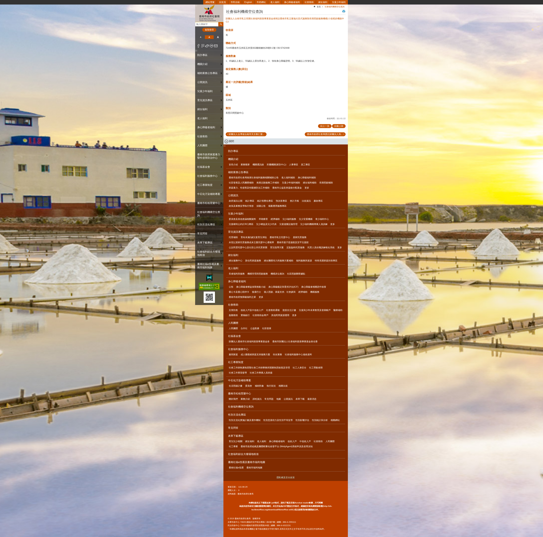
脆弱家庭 (233, 354)
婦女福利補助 (309, 182)
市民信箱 (235, 2)
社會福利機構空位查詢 (208, 214)
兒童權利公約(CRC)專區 (241, 224)
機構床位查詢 (277, 274)
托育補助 (233, 237)
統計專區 (249, 201)
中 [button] (209, 37)
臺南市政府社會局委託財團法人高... (325, 134)
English (248, 2)
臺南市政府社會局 (209, 13)
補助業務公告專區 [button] (207, 73)
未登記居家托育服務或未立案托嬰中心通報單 (251, 242)
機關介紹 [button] (202, 64)
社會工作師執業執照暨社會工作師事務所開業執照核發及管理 (259, 367)
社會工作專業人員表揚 (261, 373)
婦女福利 (322, 2)
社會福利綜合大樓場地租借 (208, 253)
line (211, 45)
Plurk (203, 45)
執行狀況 (271, 386)
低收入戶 (292, 441)
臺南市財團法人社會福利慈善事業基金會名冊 (295, 341)
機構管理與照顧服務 (257, 274)
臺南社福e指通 (236, 467)
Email (216, 45)
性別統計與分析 (320, 420)
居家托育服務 (299, 237)
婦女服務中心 (235, 260)
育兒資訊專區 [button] (205, 100)
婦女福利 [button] (202, 109)
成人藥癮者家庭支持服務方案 (255, 354)
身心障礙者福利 (292, 2)
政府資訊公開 (235, 201)
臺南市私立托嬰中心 (280, 237)
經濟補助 (275, 219)
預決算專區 (281, 201)
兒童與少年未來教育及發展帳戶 (315, 310)
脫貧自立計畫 (289, 310)
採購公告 (261, 206)
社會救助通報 (273, 310)
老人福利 (274, 2)
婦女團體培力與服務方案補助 (278, 260)
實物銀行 (245, 315)
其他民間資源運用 (280, 315)
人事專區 (293, 164)
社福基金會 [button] (203, 166)
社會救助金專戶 (260, 315)
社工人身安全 (299, 367)
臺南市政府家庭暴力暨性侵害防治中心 (208, 156)
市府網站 (261, 2)
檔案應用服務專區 (277, 206)
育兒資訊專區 (235, 231)
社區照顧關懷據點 (296, 274)
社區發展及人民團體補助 (241, 182)
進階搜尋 (209, 30)
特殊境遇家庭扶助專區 (326, 260)
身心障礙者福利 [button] (206, 127)
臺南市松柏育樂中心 (239, 393)
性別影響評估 (302, 420)
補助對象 (259, 386)
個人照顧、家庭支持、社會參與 (280, 292)
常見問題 (268, 399)
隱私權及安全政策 (286, 477)
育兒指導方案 (277, 247)
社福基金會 (234, 336)
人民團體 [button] (202, 145)
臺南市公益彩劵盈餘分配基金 (287, 188)
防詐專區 (202, 55)
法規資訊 (306, 201)
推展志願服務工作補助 (268, 182)
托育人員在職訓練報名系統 (321, 247)
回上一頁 (324, 126)
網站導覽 (210, 2)
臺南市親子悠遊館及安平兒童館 (293, 242)
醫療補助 (337, 310)
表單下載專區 (235, 435)
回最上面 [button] (338, 126)
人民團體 (233, 323)
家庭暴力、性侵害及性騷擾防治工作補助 (249, 188)
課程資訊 (257, 399)
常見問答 (202, 233)
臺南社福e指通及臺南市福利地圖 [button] (208, 266)
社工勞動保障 (316, 367)
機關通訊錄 (258, 164)
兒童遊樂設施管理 (288, 224)
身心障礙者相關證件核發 (313, 287)
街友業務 (277, 354)
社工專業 (233, 446)
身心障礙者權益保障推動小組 (251, 287)
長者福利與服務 (237, 274)
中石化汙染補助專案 (239, 380)
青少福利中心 (322, 219)
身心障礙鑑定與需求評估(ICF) (283, 287)
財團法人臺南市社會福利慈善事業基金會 (249, 341)
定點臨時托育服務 (295, 247)
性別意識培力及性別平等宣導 (278, 420)
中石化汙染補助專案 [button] (208, 194)
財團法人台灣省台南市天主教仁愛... (246, 134)
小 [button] (200, 37)
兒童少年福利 (339, 2)
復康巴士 (256, 292)
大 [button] (218, 37)
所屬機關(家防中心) (276, 164)
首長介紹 (233, 164)
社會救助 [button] (202, 136)
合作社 (244, 328)
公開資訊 (233, 195)
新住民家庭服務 (253, 260)
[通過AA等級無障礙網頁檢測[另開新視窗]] (209, 286)
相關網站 (335, 420)
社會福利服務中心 (238, 349)
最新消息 (311, 399)
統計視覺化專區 (265, 201)
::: (196, 5)
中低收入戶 (305, 441)
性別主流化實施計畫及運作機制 (244, 420)
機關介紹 (233, 159)
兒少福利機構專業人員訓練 (313, 224)
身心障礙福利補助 (307, 177)
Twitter (207, 45)
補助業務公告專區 (238, 172)
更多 (307, 188)
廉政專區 (318, 201)
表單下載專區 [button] (205, 242)
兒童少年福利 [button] (205, 91)
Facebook (198, 45)
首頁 (319, 7)
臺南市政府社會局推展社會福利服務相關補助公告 (254, 177)
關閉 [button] (231, 141)
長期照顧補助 (326, 182)
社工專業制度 (235, 362)
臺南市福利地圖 (254, 467)
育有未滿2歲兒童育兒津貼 (254, 237)
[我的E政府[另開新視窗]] (209, 278)
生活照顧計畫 (235, 386)
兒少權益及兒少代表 (266, 224)
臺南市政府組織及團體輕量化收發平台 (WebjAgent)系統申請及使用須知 (277, 446)
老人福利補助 (288, 177)
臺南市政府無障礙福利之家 (242, 297)
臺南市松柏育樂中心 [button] (208, 203)
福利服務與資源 (304, 260)
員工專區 (305, 164)
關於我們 (233, 399)
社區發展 (266, 328)
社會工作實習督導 (238, 373)
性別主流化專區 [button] (206, 224)
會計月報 (294, 201)
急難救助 (233, 315)
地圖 (278, 399)
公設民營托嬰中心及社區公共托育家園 (248, 247)
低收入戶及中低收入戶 (252, 310)
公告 (231, 287)
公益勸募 (254, 328)
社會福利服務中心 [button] (207, 176)
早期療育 (263, 219)
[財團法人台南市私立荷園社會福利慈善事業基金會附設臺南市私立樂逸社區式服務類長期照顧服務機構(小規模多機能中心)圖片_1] (209, 297)
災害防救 (233, 310)
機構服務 (314, 292)
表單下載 (300, 399)
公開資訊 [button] (202, 82)
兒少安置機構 (306, 219)
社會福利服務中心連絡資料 (298, 354)
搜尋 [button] (220, 24)
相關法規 (283, 386)
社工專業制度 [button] (205, 185)
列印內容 (344, 11)
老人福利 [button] (202, 118)
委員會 (248, 386)
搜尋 (197, 23)
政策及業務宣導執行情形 (241, 206)
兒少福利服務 (289, 219)
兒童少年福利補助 (291, 182)
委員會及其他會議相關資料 (242, 219)
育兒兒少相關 (235, 441)
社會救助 (309, 2)
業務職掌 (245, 164)
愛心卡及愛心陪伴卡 (239, 292)
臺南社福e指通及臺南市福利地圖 (246, 462)
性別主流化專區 (237, 414)
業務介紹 (245, 399)
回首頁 (222, 2)
